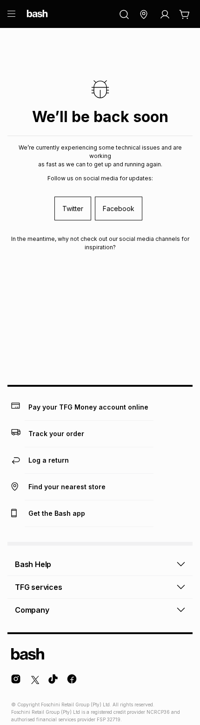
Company (32, 610)
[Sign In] (165, 14)
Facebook (118, 208)
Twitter (72, 208)
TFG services (38, 587)
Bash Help (33, 564)
